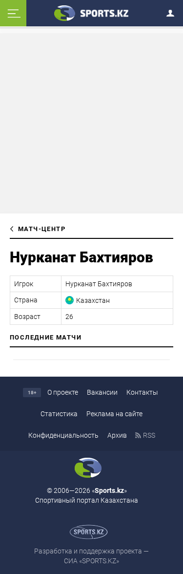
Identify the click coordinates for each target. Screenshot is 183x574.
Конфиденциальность (63, 435)
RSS (149, 435)
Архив (117, 435)
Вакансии (102, 392)
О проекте (62, 392)
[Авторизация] (173, 11)
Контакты (142, 392)
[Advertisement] (92, 123)
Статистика (59, 414)
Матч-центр (41, 229)
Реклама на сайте (114, 414)
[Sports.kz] (91, 13)
